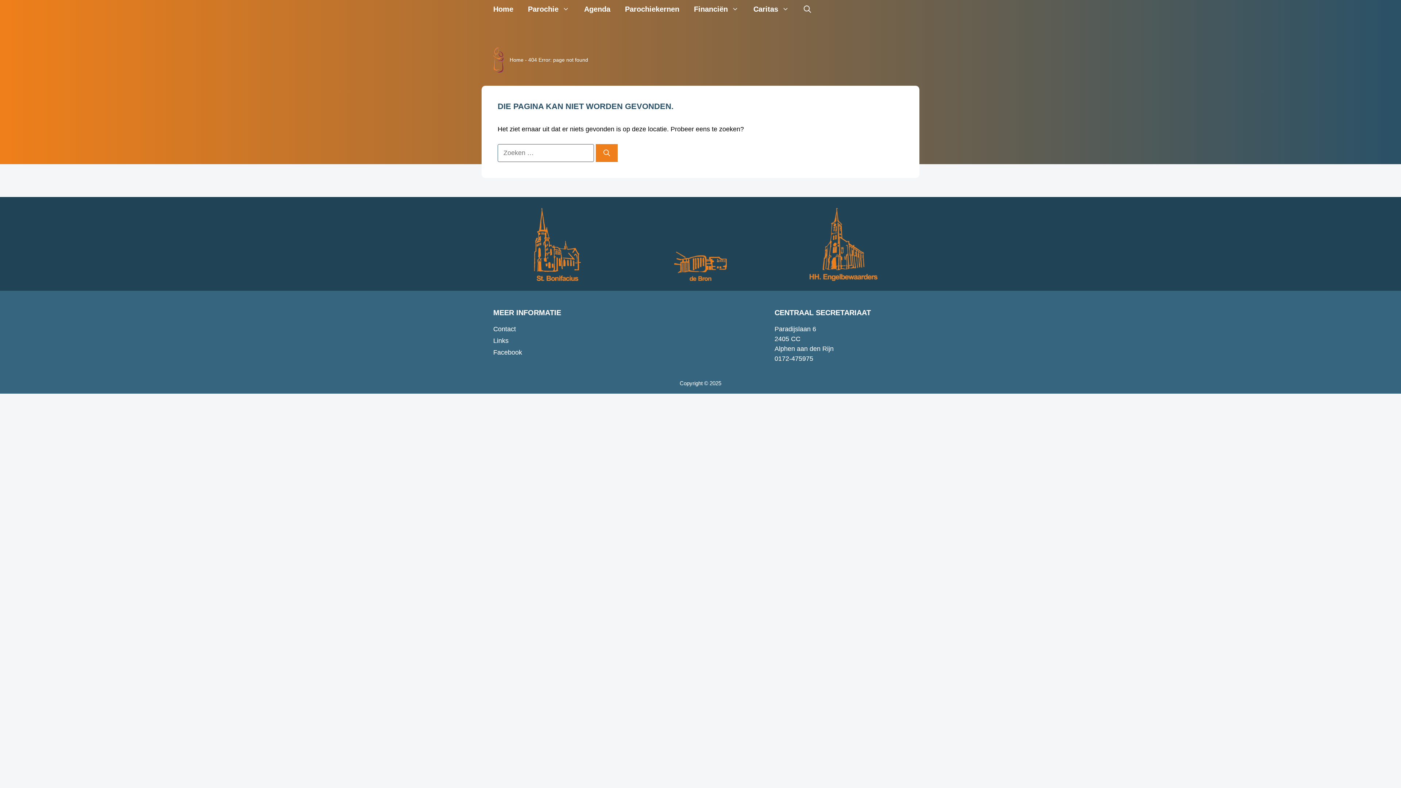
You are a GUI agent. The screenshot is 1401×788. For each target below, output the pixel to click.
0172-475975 (794, 358)
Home (503, 9)
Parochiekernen (652, 9)
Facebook (507, 352)
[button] (807, 9)
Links (501, 340)
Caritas (765, 9)
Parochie (543, 9)
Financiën (711, 9)
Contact (504, 329)
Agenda (597, 9)
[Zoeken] (607, 153)
